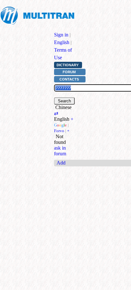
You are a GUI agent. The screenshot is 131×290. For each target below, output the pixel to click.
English (61, 42)
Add (61, 162)
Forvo (59, 130)
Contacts (69, 79)
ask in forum (60, 150)
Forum (69, 72)
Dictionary (68, 65)
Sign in (61, 34)
